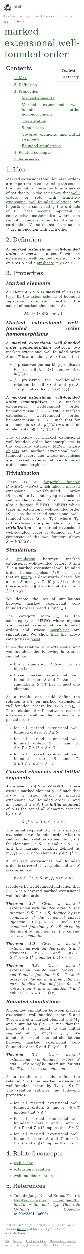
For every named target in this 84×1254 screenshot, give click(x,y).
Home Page (9, 16)
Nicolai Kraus (51, 1196)
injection (22, 669)
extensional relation (32, 1169)
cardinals (14, 225)
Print (55, 1245)
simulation (25, 559)
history (22, 1229)
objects (12, 451)
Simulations (33, 127)
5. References (26, 159)
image (26, 577)
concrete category (32, 446)
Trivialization (34, 121)
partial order (17, 720)
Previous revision (36, 1241)
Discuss (17, 1241)
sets (71, 184)
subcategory (17, 621)
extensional (16, 202)
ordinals (72, 206)
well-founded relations (50, 202)
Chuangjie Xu (66, 1200)
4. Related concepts (32, 152)
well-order (23, 1163)
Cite (45, 1245)
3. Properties (26, 91)
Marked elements (38, 98)
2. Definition (25, 85)
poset (35, 639)
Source (67, 1245)
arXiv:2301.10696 (30, 1214)
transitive (71, 197)
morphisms (70, 455)
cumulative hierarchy (33, 188)
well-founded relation (49, 258)
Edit (6, 1241)
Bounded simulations (41, 146)
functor (26, 505)
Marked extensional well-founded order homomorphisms (51, 109)
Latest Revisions (44, 16)
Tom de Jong (25, 1196)
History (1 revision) (27, 1245)
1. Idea (20, 78)
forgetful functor (62, 482)
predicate (45, 263)
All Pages (25, 16)
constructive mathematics (30, 216)
